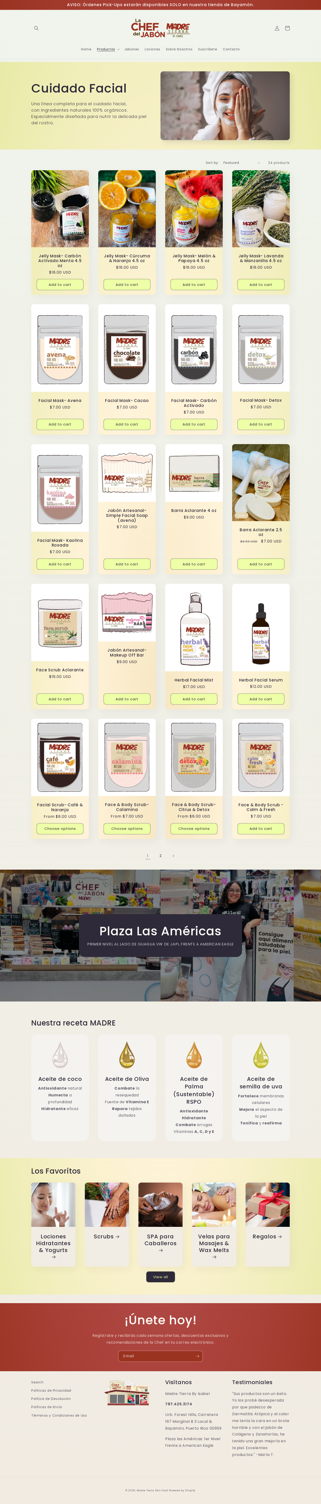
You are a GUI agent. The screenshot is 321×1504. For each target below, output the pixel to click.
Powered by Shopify (182, 1490)
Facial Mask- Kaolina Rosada (60, 543)
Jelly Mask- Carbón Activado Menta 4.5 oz (60, 261)
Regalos (264, 1236)
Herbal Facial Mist (194, 680)
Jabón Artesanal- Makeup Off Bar (126, 653)
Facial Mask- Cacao (127, 400)
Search (37, 1382)
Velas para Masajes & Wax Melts (214, 1243)
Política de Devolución (51, 1398)
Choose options (60, 828)
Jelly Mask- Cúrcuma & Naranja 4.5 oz (127, 259)
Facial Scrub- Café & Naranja (60, 807)
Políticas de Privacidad (51, 1390)
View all (160, 1276)
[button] (36, 28)
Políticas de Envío (46, 1407)
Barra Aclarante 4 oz (194, 510)
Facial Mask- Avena (60, 400)
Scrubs (104, 1236)
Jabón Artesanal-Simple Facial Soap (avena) (127, 515)
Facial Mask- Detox (261, 400)
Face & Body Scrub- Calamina (127, 807)
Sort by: (212, 162)
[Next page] (173, 856)
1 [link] (148, 856)
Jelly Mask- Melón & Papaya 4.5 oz (194, 259)
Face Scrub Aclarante (60, 670)
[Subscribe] (197, 1356)
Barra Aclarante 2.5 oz (261, 532)
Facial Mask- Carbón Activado (194, 403)
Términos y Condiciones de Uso (59, 1415)
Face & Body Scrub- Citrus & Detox (194, 807)
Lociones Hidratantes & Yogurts (53, 1243)
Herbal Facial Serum (261, 680)
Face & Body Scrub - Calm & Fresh (261, 807)
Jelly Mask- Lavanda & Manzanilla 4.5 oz (261, 259)
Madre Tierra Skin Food (152, 1490)
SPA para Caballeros (161, 1240)
